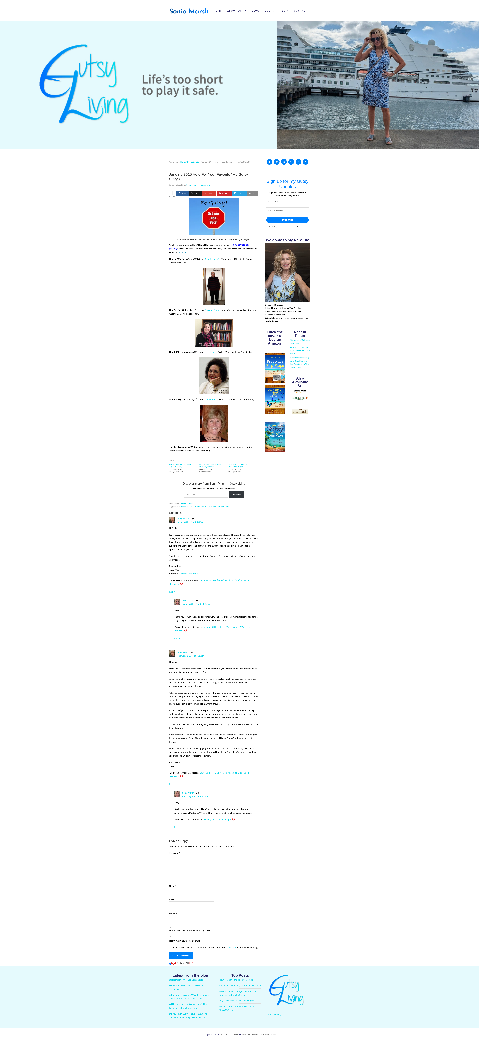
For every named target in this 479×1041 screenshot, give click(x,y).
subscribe (232, 947)
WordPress (264, 1034)
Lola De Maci (210, 352)
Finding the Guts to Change (217, 819)
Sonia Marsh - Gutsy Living (189, 11)
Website (173, 913)
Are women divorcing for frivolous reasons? (240, 985)
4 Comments (204, 185)
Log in (273, 1034)
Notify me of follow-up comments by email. (189, 930)
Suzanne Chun (211, 310)
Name (172, 886)
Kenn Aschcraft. (212, 259)
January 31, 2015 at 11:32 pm (196, 604)
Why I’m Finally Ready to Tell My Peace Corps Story (300, 350)
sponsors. (183, 252)
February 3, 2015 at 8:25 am (195, 796)
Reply (172, 591)
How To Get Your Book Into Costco (236, 979)
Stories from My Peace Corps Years (186, 979)
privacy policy (292, 227)
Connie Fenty (210, 399)
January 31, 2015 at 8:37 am (190, 522)
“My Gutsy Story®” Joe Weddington (236, 1000)
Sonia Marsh (188, 600)
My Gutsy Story (186, 503)
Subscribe (236, 494)
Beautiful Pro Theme (229, 1034)
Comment (174, 853)
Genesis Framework (249, 1034)
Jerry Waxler (183, 518)
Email (172, 899)
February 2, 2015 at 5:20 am (190, 655)
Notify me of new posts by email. (184, 940)
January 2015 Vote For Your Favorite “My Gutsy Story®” (205, 506)
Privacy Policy (274, 1014)
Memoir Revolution (188, 573)
